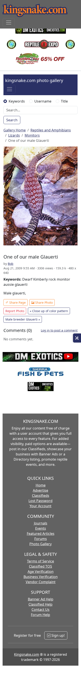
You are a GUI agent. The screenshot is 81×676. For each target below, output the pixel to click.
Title (64, 101)
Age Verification (41, 571)
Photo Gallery (40, 544)
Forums (40, 538)
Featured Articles (40, 533)
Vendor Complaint (41, 582)
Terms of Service (40, 561)
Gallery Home (14, 130)
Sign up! (58, 635)
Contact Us (40, 609)
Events (40, 528)
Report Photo (14, 311)
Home (41, 485)
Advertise (40, 490)
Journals (40, 523)
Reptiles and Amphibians (50, 130)
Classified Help (40, 604)
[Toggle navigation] (9, 22)
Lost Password (40, 500)
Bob (10, 264)
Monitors (32, 135)
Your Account (40, 506)
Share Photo (43, 302)
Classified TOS (40, 566)
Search (11, 120)
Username (42, 101)
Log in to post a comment (59, 330)
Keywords (17, 101)
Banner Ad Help (40, 599)
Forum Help (40, 614)
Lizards (14, 135)
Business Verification (41, 576)
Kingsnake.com (26, 654)
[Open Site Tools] (77, 338)
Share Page (17, 302)
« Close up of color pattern (49, 311)
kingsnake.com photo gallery (34, 80)
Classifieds (40, 495)
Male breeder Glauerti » (22, 319)
